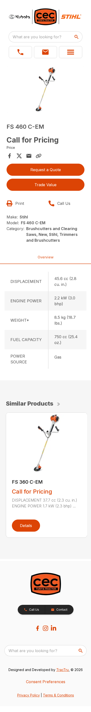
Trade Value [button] (45, 184)
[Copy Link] (38, 156)
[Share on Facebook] (9, 156)
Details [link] (26, 525)
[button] (20, 52)
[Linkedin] (53, 628)
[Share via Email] (29, 156)
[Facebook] (37, 628)
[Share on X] (19, 156)
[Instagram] (45, 628)
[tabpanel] (46, 90)
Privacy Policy (28, 695)
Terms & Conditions (58, 695)
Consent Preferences (45, 681)
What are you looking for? (37, 36)
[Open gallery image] (46, 89)
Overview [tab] (46, 257)
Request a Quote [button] (45, 169)
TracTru (62, 670)
